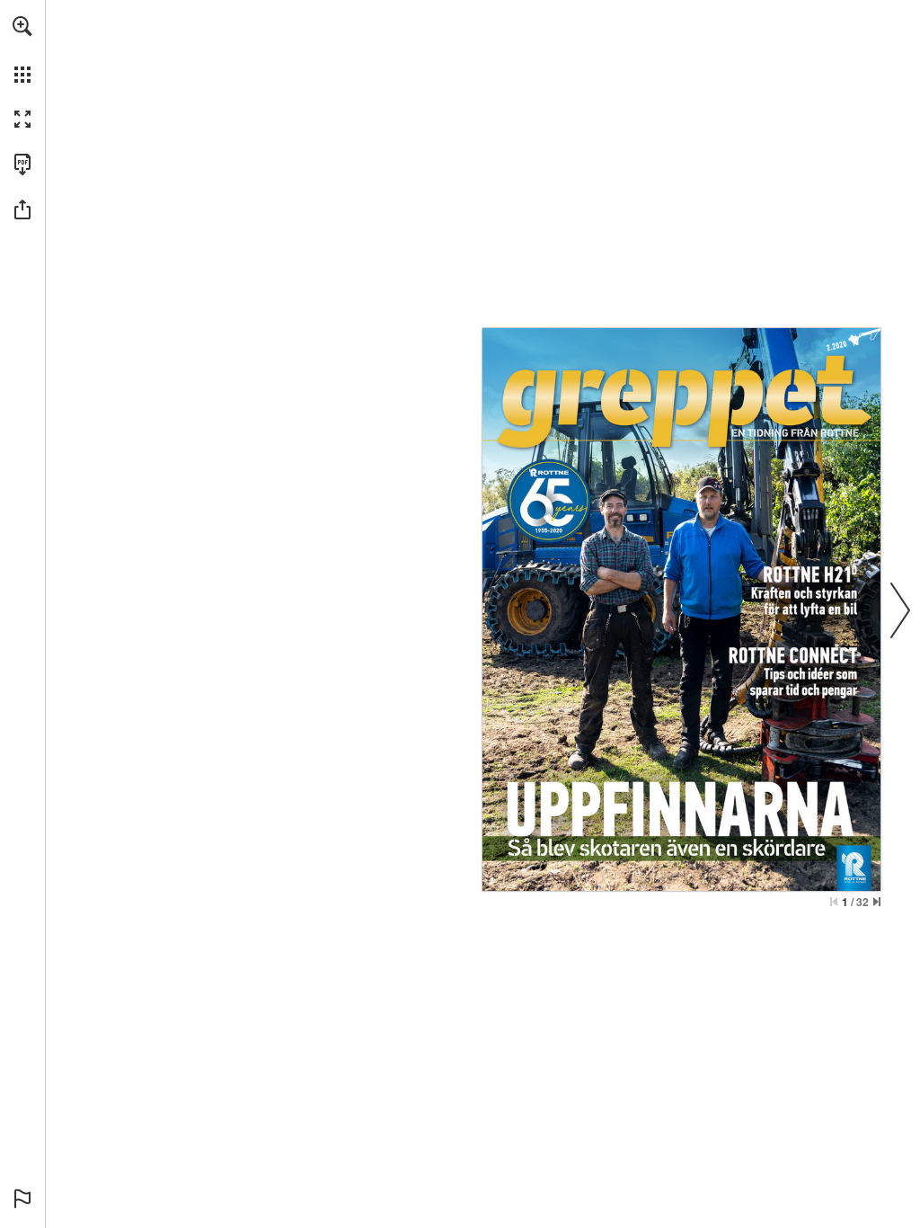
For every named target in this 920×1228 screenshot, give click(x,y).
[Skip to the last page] (876, 901)
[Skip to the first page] (833, 901)
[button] (22, 26)
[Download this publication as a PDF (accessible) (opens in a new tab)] (22, 164)
